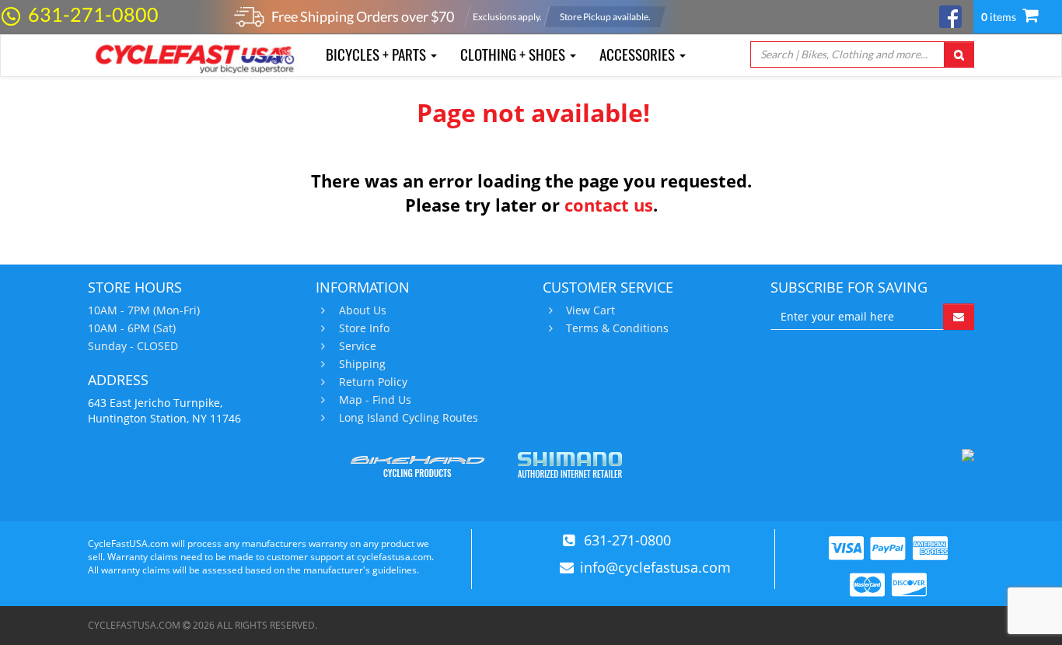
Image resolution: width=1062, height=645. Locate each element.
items (999, 16)
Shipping (362, 364)
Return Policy (373, 382)
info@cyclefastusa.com (655, 567)
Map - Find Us (375, 400)
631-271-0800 (93, 14)
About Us (362, 310)
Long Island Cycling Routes (408, 418)
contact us (608, 204)
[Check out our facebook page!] (950, 15)
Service (357, 346)
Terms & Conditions (617, 328)
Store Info (364, 328)
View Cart (590, 310)
